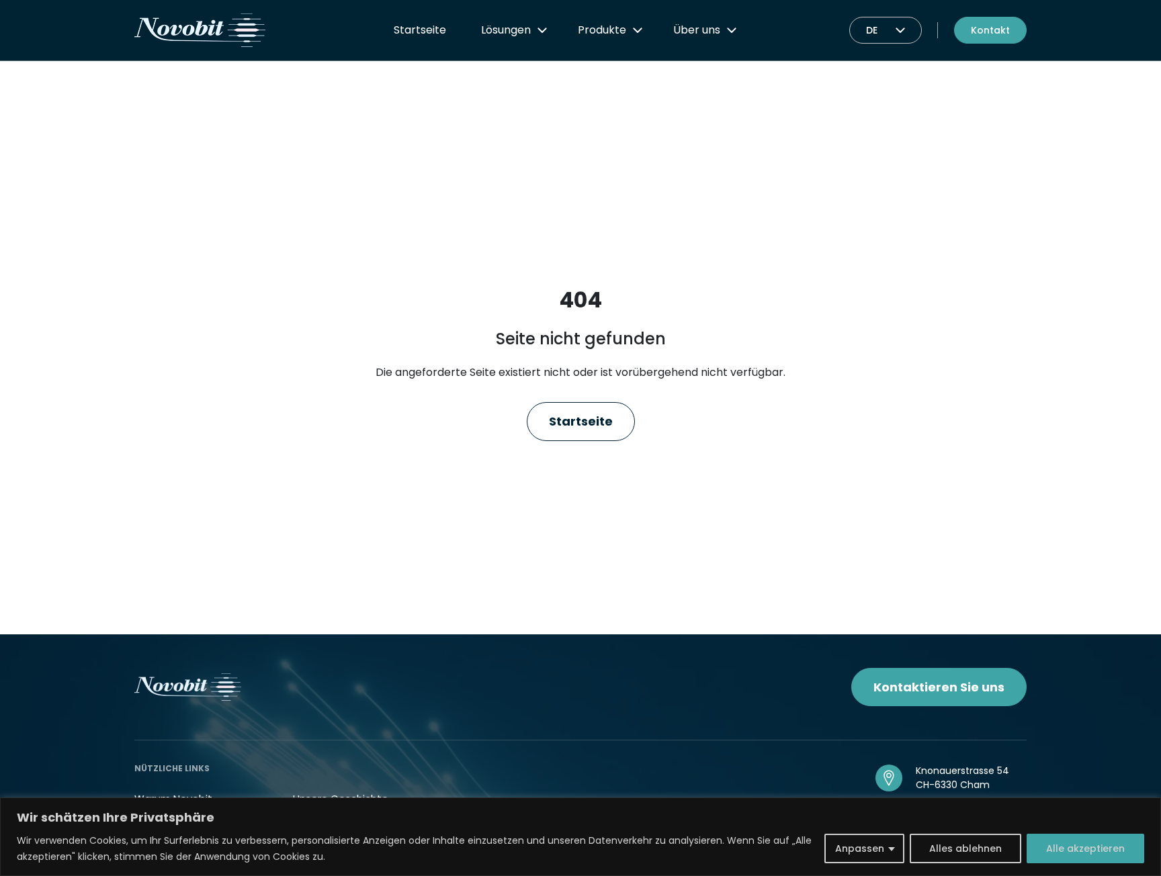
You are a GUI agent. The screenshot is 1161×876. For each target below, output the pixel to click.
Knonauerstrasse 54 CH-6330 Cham (962, 777)
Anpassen (859, 848)
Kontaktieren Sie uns (938, 687)
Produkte (602, 30)
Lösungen (506, 30)
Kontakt (990, 30)
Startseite (420, 30)
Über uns (696, 30)
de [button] (871, 30)
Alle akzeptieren (1085, 848)
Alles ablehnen (965, 848)
